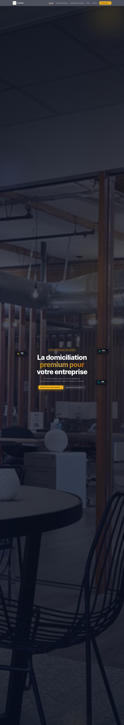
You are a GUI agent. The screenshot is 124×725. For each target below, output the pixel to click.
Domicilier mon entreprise (77, 3)
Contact (94, 3)
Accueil (51, 3)
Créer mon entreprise (62, 3)
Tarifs (88, 3)
